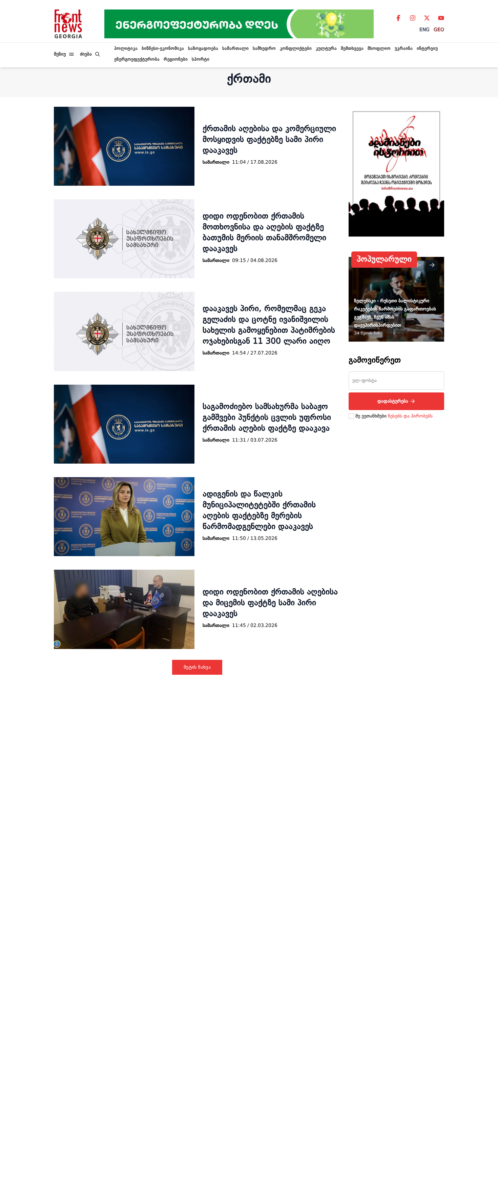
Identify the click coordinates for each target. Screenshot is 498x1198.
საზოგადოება (203, 48)
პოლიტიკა (126, 48)
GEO (439, 29)
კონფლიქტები (296, 48)
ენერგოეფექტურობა (137, 59)
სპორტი (200, 59)
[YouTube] (441, 18)
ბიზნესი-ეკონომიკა (163, 48)
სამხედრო (264, 48)
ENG (424, 29)
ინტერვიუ (427, 48)
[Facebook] (398, 18)
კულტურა (326, 48)
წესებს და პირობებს (410, 416)
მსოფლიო (379, 48)
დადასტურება (392, 401)
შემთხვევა (352, 48)
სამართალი (235, 48)
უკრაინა (404, 48)
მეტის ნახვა (197, 667)
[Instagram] (413, 18)
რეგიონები (176, 59)
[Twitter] (427, 18)
